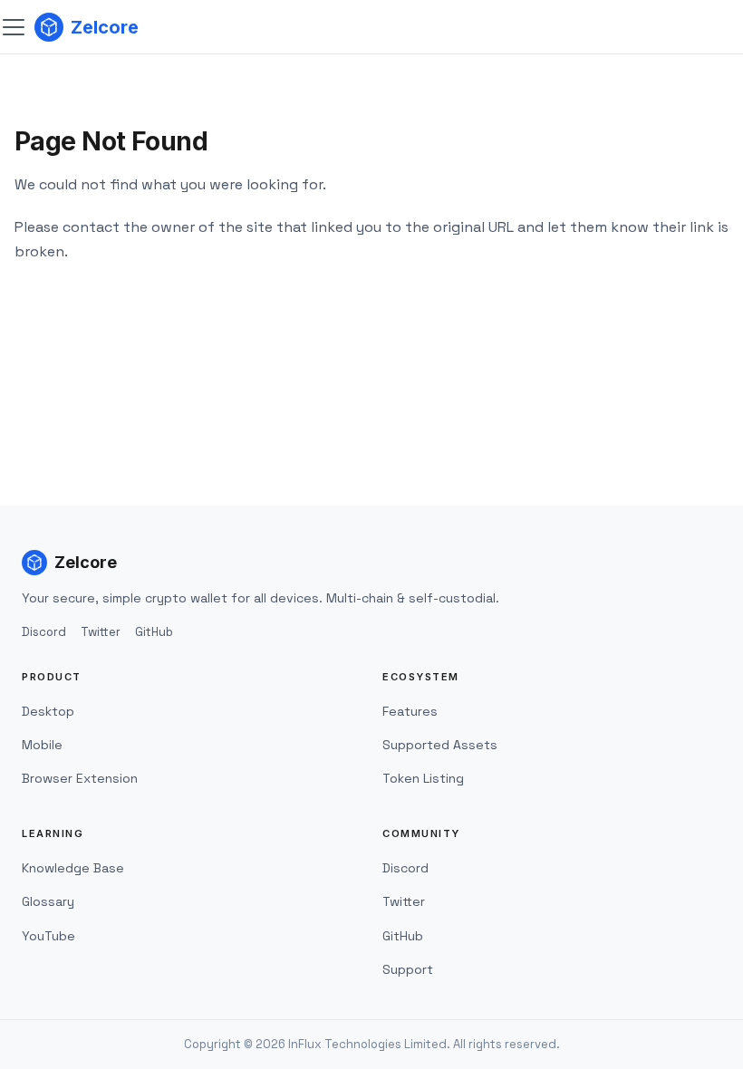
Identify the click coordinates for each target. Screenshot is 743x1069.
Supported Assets (439, 745)
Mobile (42, 745)
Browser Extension (80, 778)
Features (410, 711)
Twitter (101, 632)
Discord (44, 632)
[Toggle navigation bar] (13, 27)
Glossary (48, 901)
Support (407, 969)
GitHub (154, 632)
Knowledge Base (73, 868)
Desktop (48, 711)
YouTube (48, 936)
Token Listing (423, 778)
